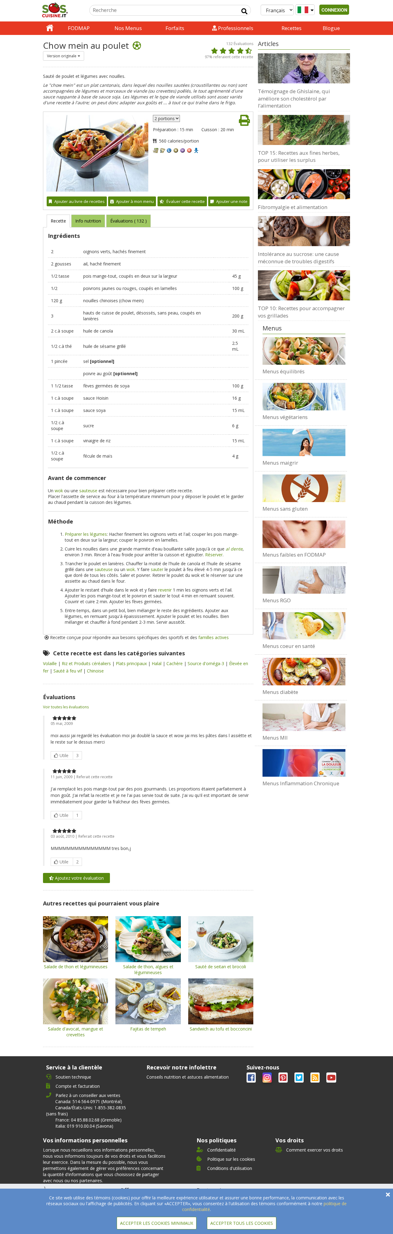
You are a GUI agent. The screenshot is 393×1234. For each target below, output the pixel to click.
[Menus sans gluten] (304, 488)
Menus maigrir (280, 462)
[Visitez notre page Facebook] (252, 1079)
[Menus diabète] (304, 671)
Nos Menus (128, 28)
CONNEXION (334, 10)
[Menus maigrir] (304, 442)
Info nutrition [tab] (88, 221)
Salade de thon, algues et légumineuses (148, 969)
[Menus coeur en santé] (304, 626)
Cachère (175, 663)
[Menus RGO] (304, 580)
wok (59, 490)
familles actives (213, 637)
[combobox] (63, 56)
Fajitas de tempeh (148, 1029)
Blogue (331, 28)
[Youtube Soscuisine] (331, 1079)
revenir (165, 590)
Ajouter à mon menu (135, 201)
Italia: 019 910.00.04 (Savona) (84, 1126)
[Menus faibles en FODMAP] (304, 534)
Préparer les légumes (86, 534)
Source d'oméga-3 (206, 663)
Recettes (292, 28)
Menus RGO (277, 600)
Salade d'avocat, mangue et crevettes (75, 1032)
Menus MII (275, 737)
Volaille (50, 663)
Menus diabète (280, 691)
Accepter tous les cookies (241, 1223)
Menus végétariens (285, 417)
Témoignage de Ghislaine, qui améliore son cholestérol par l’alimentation (294, 98)
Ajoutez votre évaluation (79, 878)
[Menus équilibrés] (304, 351)
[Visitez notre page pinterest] (283, 1079)
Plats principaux (132, 663)
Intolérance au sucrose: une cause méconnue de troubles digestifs (298, 257)
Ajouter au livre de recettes (79, 201)
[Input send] (244, 11)
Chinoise (95, 671)
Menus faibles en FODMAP (294, 554)
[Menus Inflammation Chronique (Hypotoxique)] (304, 763)
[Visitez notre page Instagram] (268, 1079)
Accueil (49, 28)
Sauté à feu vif (68, 671)
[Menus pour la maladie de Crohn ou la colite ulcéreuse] (304, 717)
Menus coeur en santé (289, 645)
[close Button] (388, 1195)
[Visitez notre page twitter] (299, 1079)
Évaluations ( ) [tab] (128, 221)
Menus (272, 328)
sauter (157, 569)
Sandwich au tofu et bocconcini (221, 1029)
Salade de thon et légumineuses (75, 966)
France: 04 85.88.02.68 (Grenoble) (88, 1120)
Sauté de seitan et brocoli (220, 966)
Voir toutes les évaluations (66, 707)
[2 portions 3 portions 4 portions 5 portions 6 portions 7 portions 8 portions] (166, 118)
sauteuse (88, 490)
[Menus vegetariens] (304, 396)
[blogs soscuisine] (315, 1079)
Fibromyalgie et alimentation (292, 207)
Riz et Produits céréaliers (87, 663)
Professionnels (235, 28)
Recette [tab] (58, 221)
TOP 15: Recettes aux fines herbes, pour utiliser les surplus (299, 156)
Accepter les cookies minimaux (156, 1223)
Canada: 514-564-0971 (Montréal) (88, 1101)
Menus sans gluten (285, 508)
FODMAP (79, 28)
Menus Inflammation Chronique (301, 783)
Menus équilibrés (284, 371)
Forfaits (174, 28)
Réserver (214, 555)
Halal (157, 663)
